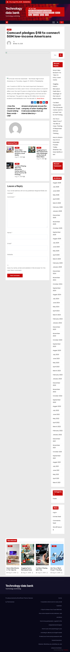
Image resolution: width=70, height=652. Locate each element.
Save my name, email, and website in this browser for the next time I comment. (26, 269)
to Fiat (46, 15)
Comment (11, 197)
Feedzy (66, 650)
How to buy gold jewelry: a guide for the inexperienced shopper (51, 623)
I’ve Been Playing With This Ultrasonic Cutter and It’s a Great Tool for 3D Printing (20, 170)
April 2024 (56, 311)
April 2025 (56, 255)
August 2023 (57, 350)
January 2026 (57, 211)
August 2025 (57, 239)
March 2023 (57, 371)
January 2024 (57, 323)
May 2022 (56, 419)
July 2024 (56, 299)
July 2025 (56, 243)
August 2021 (57, 462)
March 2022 (57, 427)
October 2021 (57, 452)
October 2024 (57, 284)
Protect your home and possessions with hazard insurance (50, 638)
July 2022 (56, 410)
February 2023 (57, 375)
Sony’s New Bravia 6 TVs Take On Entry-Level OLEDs (20, 152)
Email (9, 244)
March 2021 (56, 482)
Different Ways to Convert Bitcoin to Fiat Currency (41, 12)
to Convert (36, 15)
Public (9, 29)
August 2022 (57, 406)
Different (58, 12)
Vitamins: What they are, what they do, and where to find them (50, 646)
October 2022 (57, 396)
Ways (30, 15)
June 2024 (56, 303)
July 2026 (56, 187)
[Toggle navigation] (54, 22)
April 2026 (56, 199)
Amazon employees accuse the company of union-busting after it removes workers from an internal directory (34, 109)
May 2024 (56, 307)
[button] (58, 22)
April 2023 (56, 367)
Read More (40, 98)
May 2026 (56, 195)
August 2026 (57, 183)
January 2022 (57, 435)
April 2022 (56, 423)
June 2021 (56, 470)
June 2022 (56, 414)
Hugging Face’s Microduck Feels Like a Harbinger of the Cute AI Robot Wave (42, 153)
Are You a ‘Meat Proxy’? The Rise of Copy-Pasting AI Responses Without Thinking (57, 126)
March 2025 (57, 259)
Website (10, 255)
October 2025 (57, 228)
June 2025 (56, 247)
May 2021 (56, 474)
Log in (55, 512)
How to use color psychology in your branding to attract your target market (51, 630)
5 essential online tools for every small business (51, 604)
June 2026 (56, 191)
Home (60, 598)
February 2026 (58, 207)
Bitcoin (42, 15)
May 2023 (56, 363)
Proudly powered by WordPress (14, 598)
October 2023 (57, 340)
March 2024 (57, 315)
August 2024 (57, 295)
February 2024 (58, 319)
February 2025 (58, 263)
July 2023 (56, 355)
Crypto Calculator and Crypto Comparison (40, 10)
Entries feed (57, 517)
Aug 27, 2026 (19, 157)
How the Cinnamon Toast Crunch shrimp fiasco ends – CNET (13, 111)
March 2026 (57, 203)
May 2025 (56, 251)
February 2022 (57, 431)
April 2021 (56, 478)
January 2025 (57, 267)
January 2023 (57, 379)
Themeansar (10, 602)
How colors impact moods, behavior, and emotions (50, 615)
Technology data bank (19, 585)
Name (9, 233)
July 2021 (56, 466)
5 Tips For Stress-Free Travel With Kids (51, 609)
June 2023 (56, 359)
